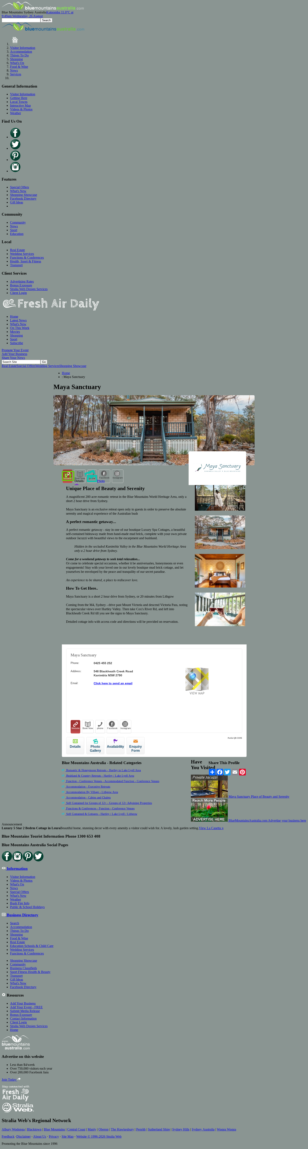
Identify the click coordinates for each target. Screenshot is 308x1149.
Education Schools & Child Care (31, 946)
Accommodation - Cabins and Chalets (88, 797)
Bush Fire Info (19, 903)
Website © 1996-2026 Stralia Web (99, 1136)
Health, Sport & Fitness (25, 261)
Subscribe (16, 343)
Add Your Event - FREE (26, 1007)
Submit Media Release (25, 1011)
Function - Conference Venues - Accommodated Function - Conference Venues (112, 781)
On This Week (19, 328)
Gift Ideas (16, 202)
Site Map (68, 1136)
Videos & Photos (21, 109)
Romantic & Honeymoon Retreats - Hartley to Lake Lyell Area (103, 770)
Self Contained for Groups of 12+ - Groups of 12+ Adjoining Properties (108, 803)
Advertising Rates (22, 281)
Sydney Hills (180, 1129)
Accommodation (21, 51)
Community (18, 222)
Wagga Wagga (226, 1129)
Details (79, 481)
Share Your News (13, 357)
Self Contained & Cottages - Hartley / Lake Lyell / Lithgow (101, 814)
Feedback (8, 1136)
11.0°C (37, 14)
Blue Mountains (54, 1129)
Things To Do (19, 55)
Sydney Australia (203, 1129)
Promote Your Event (15, 350)
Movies (15, 331)
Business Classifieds (23, 968)
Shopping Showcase (23, 195)
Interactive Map (20, 105)
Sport (13, 230)
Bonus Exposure (21, 285)
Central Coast (76, 1129)
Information (17, 868)
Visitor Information (22, 48)
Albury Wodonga (13, 1129)
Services (15, 74)
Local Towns (18, 102)
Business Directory (22, 915)
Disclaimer (23, 1136)
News (14, 70)
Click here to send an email (113, 683)
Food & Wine (19, 66)
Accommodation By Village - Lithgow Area (91, 792)
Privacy (54, 1136)
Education (16, 234)
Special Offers (19, 187)
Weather (15, 113)
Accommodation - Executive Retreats (87, 786)
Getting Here (18, 98)
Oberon (103, 1129)
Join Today (9, 1079)
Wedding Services (22, 254)
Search (14, 923)
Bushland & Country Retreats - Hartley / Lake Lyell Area (99, 775)
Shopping (16, 59)
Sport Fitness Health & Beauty (30, 972)
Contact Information (23, 1018)
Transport (16, 265)
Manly (92, 1129)
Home (14, 316)
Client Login (18, 293)
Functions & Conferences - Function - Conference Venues (100, 808)
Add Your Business (14, 354)
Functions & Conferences (27, 257)
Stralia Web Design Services (29, 289)
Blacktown (34, 1129)
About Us (39, 1136)
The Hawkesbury (122, 1129)
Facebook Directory (23, 198)
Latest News (18, 320)
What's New (18, 191)
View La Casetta (211, 828)
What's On (17, 63)
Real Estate (17, 250)
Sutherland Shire (159, 1129)
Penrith (141, 1129)
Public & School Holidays (27, 907)
